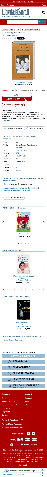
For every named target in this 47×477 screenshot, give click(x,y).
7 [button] (25, 290)
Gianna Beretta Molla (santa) (13, 340)
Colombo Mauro (24, 326)
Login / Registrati (7, 5)
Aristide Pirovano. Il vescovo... (23, 323)
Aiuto (44, 5)
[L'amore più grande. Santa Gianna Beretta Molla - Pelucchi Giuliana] (23, 264)
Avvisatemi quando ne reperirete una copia (27, 90)
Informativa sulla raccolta (13, 474)
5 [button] (18, 290)
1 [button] (18, 244)
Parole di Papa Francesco (12, 424)
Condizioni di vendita (10, 405)
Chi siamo (6, 398)
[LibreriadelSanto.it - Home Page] (15, 12)
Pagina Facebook (28, 433)
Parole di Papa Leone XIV (12, 420)
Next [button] (43, 222)
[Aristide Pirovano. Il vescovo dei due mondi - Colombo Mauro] (23, 310)
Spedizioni (6, 408)
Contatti (5, 415)
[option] (23, 225)
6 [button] (21, 290)
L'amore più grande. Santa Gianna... (23, 277)
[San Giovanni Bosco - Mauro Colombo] (23, 222)
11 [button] (40, 290)
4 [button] (29, 244)
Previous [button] (3, 222)
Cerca (41, 22)
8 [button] (29, 290)
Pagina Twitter (33, 433)
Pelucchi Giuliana (24, 280)
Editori (27, 405)
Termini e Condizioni (9, 401)
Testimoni (19, 170)
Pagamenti (6, 412)
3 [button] (25, 244)
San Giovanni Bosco (23, 234)
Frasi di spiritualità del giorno (13, 427)
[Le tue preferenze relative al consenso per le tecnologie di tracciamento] (42, 472)
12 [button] (43, 290)
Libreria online (23, 465)
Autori (27, 401)
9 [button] (32, 290)
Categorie (28, 398)
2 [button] (21, 244)
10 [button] (36, 290)
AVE (17, 153)
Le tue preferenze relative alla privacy (24, 471)
